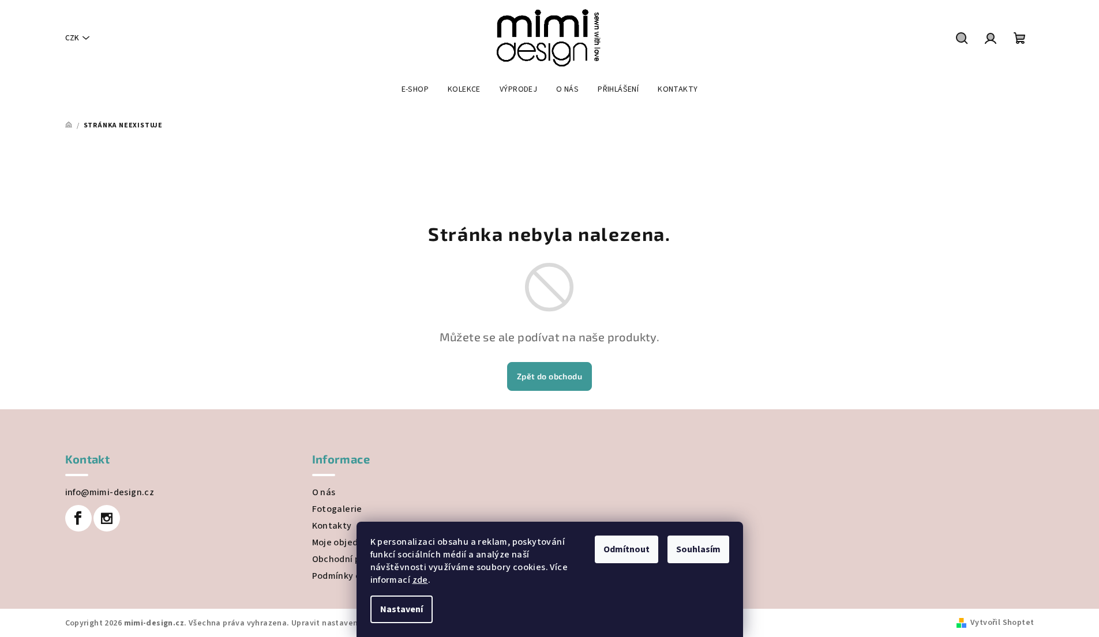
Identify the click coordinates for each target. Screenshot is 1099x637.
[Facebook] (78, 518)
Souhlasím (698, 549)
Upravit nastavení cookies (341, 623)
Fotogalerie (337, 509)
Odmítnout (626, 549)
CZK (72, 38)
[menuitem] (415, 89)
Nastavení (401, 609)
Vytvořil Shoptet (1002, 622)
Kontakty (332, 525)
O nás (324, 492)
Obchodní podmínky (354, 559)
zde (420, 580)
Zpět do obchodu (549, 376)
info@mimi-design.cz (110, 492)
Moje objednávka (348, 542)
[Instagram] (106, 518)
